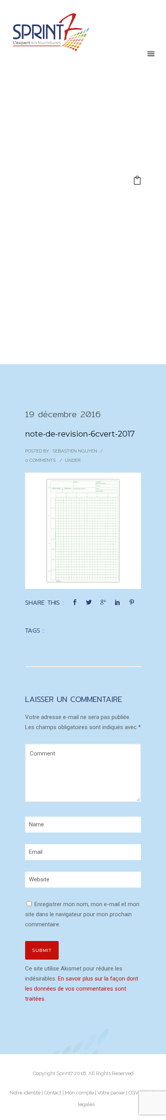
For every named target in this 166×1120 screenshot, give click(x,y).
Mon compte (79, 1093)
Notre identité (25, 1093)
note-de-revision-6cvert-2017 (80, 434)
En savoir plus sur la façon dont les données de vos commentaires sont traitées (81, 988)
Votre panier (111, 1093)
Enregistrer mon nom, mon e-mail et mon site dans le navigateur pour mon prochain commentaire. (82, 914)
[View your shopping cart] (137, 181)
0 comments (40, 460)
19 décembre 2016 (63, 414)
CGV (134, 1093)
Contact (52, 1093)
